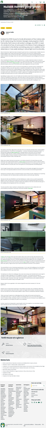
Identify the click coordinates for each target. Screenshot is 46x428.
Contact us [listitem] (18, 388)
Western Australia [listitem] (26, 410)
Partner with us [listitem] (18, 407)
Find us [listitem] (17, 389)
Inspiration (9, 28)
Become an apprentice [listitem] (10, 389)
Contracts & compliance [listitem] (3, 395)
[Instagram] (42, 402)
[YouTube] (39, 402)
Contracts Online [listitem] (3, 398)
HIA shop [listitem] (3, 404)
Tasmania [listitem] (26, 407)
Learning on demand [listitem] (10, 399)
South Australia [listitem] (26, 405)
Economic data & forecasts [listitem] (3, 402)
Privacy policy (38, 424)
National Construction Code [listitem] (3, 415)
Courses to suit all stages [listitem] (11, 407)
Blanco (3, 256)
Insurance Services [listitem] (3, 409)
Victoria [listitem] (25, 408)
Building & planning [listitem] (3, 392)
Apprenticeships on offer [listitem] (11, 392)
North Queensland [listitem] (26, 398)
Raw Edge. (30, 188)
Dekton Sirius (22, 161)
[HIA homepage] (2, 2)
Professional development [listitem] (11, 402)
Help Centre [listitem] (18, 387)
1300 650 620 (34, 391)
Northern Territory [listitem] (26, 401)
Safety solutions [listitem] (3, 418)
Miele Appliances (15, 152)
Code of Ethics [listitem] (17, 397)
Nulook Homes (16, 62)
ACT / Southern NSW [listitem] (27, 388)
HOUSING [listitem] (18, 393)
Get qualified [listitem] (11, 397)
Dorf (10, 256)
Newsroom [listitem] (18, 392)
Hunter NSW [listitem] (26, 393)
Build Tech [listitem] (3, 393)
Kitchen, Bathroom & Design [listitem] (18, 404)
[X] (32, 402)
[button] (36, 2)
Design (2, 28)
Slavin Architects (10, 61)
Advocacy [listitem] (18, 395)
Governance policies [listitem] (19, 399)
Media (32, 396)
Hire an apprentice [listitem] (3, 406)
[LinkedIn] (37, 402)
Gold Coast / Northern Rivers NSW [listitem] (26, 391)
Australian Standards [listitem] (3, 389)
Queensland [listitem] (26, 403)
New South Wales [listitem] (26, 395)
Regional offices (34, 395)
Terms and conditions (29, 424)
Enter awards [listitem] (19, 391)
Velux (24, 262)
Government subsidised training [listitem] (11, 415)
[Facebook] (35, 402)
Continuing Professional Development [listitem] (11, 411)
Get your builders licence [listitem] (10, 395)
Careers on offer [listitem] (10, 405)
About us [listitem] (18, 401)
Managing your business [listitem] (4, 411)
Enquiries (33, 393)
